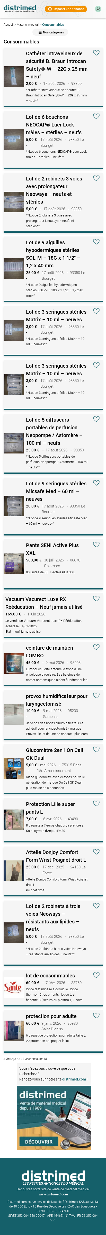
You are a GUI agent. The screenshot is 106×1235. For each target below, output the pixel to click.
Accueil (9, 24)
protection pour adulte (51, 1016)
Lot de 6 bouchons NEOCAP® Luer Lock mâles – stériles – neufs (54, 124)
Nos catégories (53, 32)
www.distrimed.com (53, 1194)
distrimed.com (74, 1079)
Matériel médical (28, 24)
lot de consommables (50, 976)
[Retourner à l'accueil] (20, 7)
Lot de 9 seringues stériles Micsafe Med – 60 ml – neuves (56, 491)
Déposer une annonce (68, 9)
